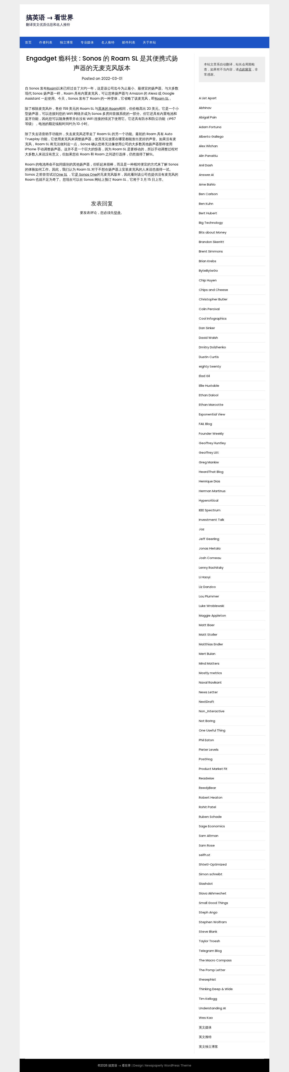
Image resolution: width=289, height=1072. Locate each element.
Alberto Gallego (211, 136)
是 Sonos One (86, 174)
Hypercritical (208, 500)
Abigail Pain (208, 117)
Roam (51, 88)
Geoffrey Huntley (212, 443)
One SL (61, 174)
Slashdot (206, 883)
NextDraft (206, 701)
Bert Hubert (208, 213)
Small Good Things (213, 903)
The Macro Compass (215, 960)
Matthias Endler (211, 644)
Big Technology (211, 222)
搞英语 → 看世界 (49, 17)
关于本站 (149, 42)
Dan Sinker (207, 328)
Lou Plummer (209, 596)
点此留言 (245, 69)
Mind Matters (209, 663)
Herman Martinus (212, 491)
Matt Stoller (208, 634)
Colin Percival (209, 309)
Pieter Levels (209, 749)
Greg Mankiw (209, 462)
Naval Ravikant (210, 682)
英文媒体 (205, 1027)
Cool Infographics (213, 318)
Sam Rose (207, 845)
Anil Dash (206, 165)
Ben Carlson (208, 194)
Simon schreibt (210, 874)
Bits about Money (212, 232)
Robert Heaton (210, 797)
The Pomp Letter (212, 970)
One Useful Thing (212, 730)
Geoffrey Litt (209, 452)
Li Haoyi (204, 577)
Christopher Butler (213, 299)
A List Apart (208, 98)
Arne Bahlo (207, 184)
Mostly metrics (210, 673)
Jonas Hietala (209, 548)
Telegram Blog (210, 951)
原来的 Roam (108, 108)
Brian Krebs (207, 261)
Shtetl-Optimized (213, 864)
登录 (117, 212)
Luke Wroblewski (211, 606)
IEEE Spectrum (209, 510)
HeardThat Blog (211, 472)
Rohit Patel (207, 807)
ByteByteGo (208, 270)
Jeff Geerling (209, 539)
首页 (28, 42)
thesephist (207, 979)
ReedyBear (207, 788)
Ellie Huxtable (209, 385)
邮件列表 (128, 42)
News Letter (208, 692)
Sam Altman (208, 835)
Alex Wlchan (208, 146)
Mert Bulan (207, 653)
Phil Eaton (206, 740)
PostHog (205, 759)
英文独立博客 (208, 1046)
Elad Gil (204, 376)
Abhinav (205, 108)
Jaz (201, 529)
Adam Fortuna (210, 127)
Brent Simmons (211, 251)
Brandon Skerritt (211, 242)
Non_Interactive (211, 711)
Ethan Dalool (208, 395)
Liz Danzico (207, 587)
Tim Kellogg (208, 998)
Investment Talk (211, 519)
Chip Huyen (208, 280)
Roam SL (162, 98)
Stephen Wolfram (213, 922)
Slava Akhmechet (212, 893)
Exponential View (212, 414)
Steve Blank (208, 931)
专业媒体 (87, 42)
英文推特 (205, 1037)
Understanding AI (212, 1008)
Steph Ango (208, 912)
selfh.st (204, 855)
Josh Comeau (210, 558)
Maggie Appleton (212, 615)
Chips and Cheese (213, 290)
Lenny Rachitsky (211, 567)
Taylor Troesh (209, 941)
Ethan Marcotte (211, 404)
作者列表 (45, 42)
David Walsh (208, 337)
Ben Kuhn (206, 203)
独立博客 (66, 42)
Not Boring (207, 721)
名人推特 (107, 42)
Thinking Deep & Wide (216, 989)
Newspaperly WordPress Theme (168, 1065)
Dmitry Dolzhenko (212, 347)
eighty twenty (210, 366)
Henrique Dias (209, 481)
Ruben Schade (210, 816)
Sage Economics (212, 826)
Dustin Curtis (209, 357)
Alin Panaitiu (208, 155)
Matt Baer (207, 625)
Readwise (206, 778)
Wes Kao (206, 1017)
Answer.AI (206, 174)
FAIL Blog (205, 424)
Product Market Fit (213, 769)
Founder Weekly (211, 433)
